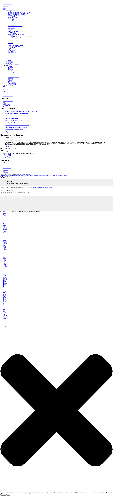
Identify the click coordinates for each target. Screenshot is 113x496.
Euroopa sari (10, 57)
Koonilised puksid (8, 63)
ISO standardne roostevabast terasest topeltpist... (17, 113)
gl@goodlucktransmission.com (8, 2)
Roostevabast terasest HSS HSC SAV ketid (16, 34)
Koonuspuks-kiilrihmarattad (5, 175)
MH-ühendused (10, 81)
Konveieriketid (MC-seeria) (13, 19)
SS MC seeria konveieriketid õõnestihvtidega (16, 140)
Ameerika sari (10, 59)
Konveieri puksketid (11, 16)
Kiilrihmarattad (10, 62)
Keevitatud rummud (11, 75)
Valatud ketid (10, 49)
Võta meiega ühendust (7, 89)
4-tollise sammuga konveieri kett (27, 175)
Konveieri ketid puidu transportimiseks (15, 46)
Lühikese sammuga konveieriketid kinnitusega (16, 14)
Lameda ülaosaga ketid (12, 33)
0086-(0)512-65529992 (7, 155)
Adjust (8, 494)
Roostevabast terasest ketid (10, 10)
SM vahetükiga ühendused (12, 73)
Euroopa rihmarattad (9, 61)
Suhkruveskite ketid (11, 47)
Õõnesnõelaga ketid (11, 28)
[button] (56, 410)
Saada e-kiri (2, 177)
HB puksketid (10, 35)
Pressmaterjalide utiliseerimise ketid (14, 37)
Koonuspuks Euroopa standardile (14, 64)
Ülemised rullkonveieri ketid (13, 31)
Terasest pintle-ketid (11, 55)
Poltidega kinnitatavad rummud (13, 77)
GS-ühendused (10, 67)
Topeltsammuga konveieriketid (13, 15)
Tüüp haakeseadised (11, 72)
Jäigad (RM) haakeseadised (13, 83)
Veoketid (9, 11)
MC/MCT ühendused (12, 82)
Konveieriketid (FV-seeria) (12, 20)
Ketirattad (7, 56)
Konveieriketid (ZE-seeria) (12, 25)
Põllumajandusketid (11, 50)
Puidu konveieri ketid (11, 32)
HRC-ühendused (11, 74)
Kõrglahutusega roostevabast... (12, 132)
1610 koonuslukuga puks (16, 175)
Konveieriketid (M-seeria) (12, 18)
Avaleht (4, 8)
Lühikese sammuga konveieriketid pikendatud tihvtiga (18, 13)
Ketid (6, 38)
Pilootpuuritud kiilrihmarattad (61, 175)
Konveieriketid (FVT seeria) (13, 21)
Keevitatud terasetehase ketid (13, 44)
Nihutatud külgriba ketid (12, 40)
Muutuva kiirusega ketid (12, 52)
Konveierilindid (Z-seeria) (12, 23)
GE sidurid (10, 66)
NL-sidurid (10, 70)
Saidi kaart (28, 174)
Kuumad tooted (22, 174)
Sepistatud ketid (10, 48)
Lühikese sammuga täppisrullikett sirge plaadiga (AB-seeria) (19, 12)
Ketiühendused (10, 79)
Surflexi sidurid (10, 78)
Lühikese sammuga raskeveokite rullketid (41, 175)
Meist (4, 86)
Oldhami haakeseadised (12, 84)
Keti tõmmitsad (52, 175)
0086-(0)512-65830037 (7, 4)
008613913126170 (6, 157)
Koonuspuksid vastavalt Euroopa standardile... (16, 127)
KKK (4, 88)
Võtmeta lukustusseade (9, 85)
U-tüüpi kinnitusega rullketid (13, 27)
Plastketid (9, 30)
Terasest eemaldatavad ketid (13, 54)
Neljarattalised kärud (11, 51)
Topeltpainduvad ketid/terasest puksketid (15, 45)
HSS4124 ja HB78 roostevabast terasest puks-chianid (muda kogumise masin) (22, 36)
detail (9, 146)
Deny (5, 494)
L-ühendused (10, 68)
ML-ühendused (10, 69)
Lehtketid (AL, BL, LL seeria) (13, 42)
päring (6, 146)
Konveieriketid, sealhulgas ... (12, 122)
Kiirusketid (10, 29)
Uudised (4, 87)
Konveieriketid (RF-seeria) (12, 17)
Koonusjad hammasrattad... (12, 118)
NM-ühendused (10, 80)
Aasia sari (9, 60)
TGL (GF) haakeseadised (12, 71)
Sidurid (6, 65)
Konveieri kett (5, 94)
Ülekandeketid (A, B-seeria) (13, 39)
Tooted (4, 9)
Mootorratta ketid (11, 53)
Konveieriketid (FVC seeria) (13, 22)
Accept (2, 494)
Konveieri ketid (10, 43)
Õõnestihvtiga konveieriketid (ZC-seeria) (15, 26)
